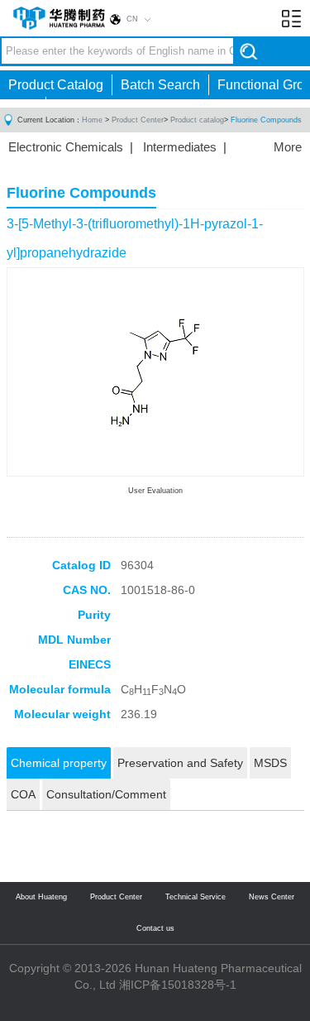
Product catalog (197, 120)
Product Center (138, 120)
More (288, 147)
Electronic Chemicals (65, 147)
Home (92, 120)
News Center (271, 897)
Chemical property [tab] (59, 762)
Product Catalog (55, 85)
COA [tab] (23, 794)
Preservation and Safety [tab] (180, 762)
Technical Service (195, 897)
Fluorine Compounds (266, 120)
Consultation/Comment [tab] (106, 794)
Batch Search (160, 85)
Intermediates (180, 147)
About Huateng (41, 897)
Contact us (155, 928)
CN (132, 19)
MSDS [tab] (270, 762)
